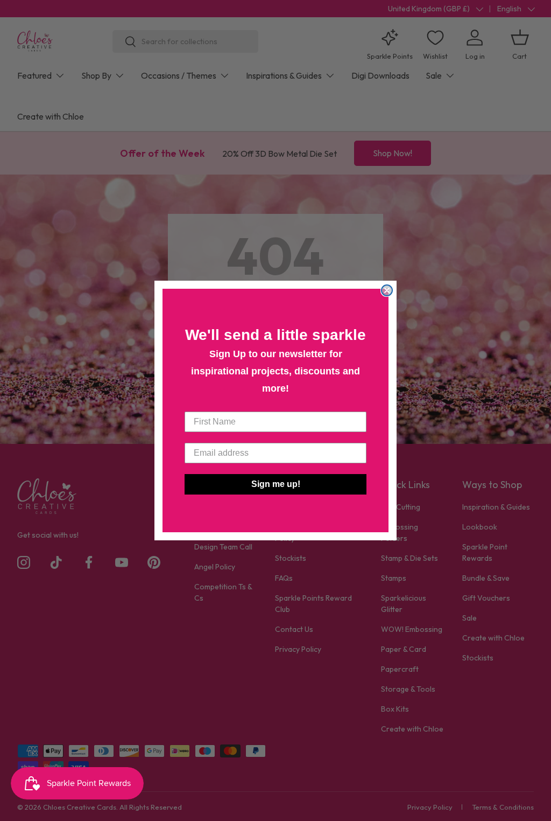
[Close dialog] (387, 290)
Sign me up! (275, 484)
